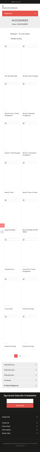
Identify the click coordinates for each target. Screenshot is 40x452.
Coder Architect (20, 446)
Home (14, 24)
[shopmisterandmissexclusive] (9, 7)
